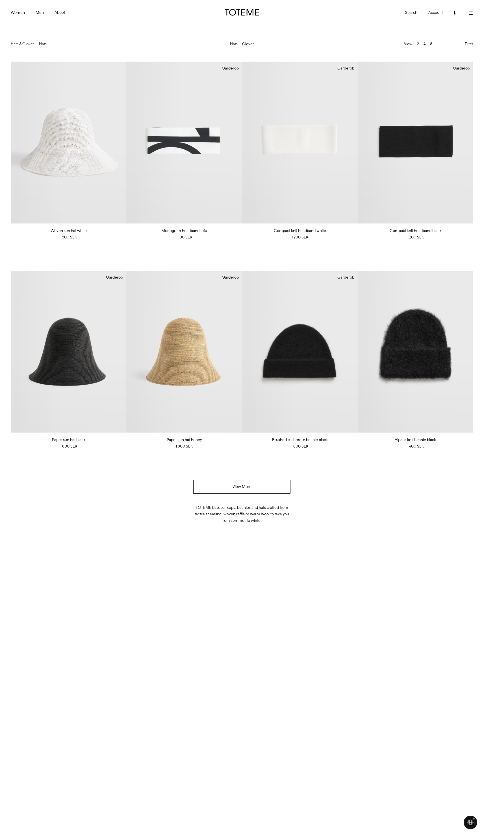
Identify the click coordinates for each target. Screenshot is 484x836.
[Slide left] (15, 142)
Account (435, 12)
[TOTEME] (242, 12)
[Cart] (465, 12)
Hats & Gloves (22, 43)
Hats (234, 43)
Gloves (248, 43)
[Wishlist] (450, 12)
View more (242, 486)
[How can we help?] (470, 822)
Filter (469, 43)
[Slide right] (121, 142)
